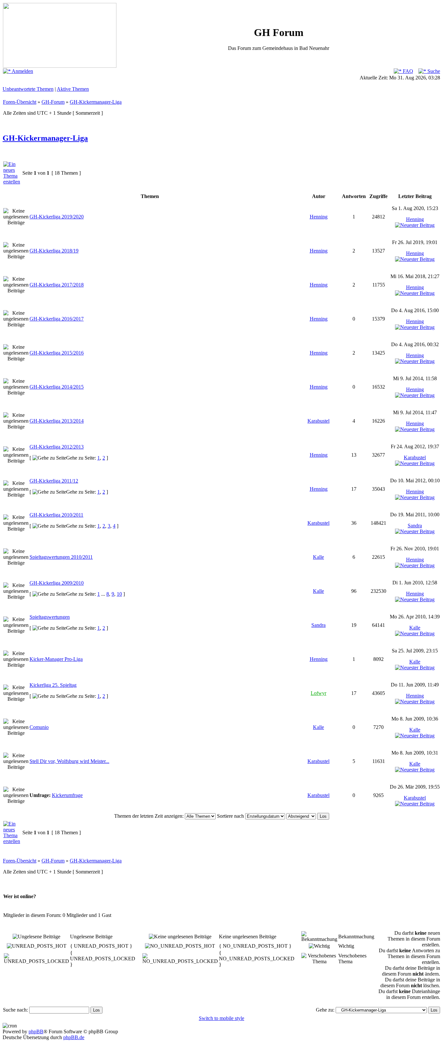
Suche (433, 71)
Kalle (318, 557)
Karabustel (318, 421)
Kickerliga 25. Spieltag (53, 685)
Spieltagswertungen (50, 617)
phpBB (36, 1031)
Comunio (39, 727)
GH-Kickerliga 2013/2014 (57, 421)
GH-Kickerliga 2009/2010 (57, 583)
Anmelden (22, 71)
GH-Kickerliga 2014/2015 (57, 387)
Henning (319, 216)
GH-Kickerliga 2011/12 (54, 481)
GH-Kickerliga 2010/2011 (56, 515)
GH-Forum (53, 102)
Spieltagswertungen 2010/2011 (61, 557)
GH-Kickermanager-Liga (96, 102)
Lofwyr (318, 693)
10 (119, 594)
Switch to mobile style (221, 1018)
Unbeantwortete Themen (28, 89)
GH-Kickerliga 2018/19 (54, 250)
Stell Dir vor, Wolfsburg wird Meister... (69, 761)
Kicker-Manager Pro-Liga (56, 659)
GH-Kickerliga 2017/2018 (57, 284)
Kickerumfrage (67, 795)
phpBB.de (73, 1037)
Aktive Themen (73, 89)
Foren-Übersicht (19, 102)
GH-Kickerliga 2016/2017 (57, 319)
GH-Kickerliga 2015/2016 (57, 353)
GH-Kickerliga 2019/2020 (57, 216)
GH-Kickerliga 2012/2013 (57, 447)
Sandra (415, 525)
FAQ (407, 71)
